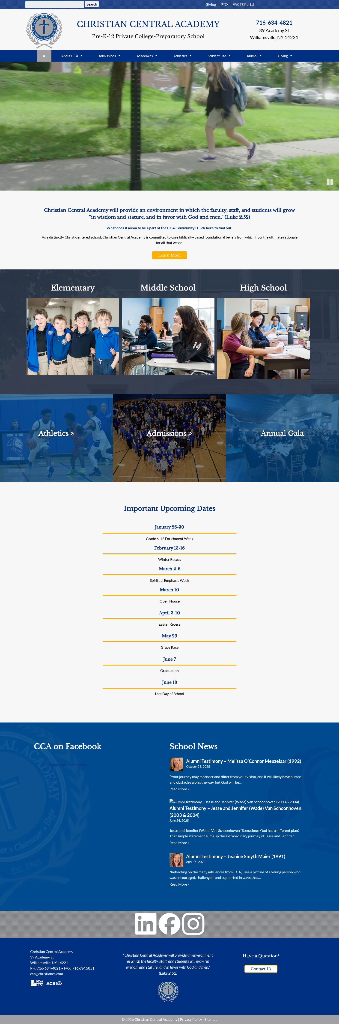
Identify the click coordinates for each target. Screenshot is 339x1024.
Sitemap (211, 1019)
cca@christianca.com (46, 973)
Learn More (169, 255)
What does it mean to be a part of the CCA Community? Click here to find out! (170, 228)
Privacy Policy (191, 1019)
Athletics (180, 56)
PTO (224, 4)
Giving (210, 4)
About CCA (69, 56)
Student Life (217, 56)
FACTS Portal (243, 4)
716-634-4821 (274, 22)
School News (194, 746)
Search (91, 4)
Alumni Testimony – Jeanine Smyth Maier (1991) (235, 856)
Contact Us (261, 969)
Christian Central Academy (64, 764)
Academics (145, 56)
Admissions (107, 56)
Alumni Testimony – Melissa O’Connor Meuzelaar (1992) (243, 761)
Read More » (179, 788)
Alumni (252, 56)
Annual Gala (282, 433)
